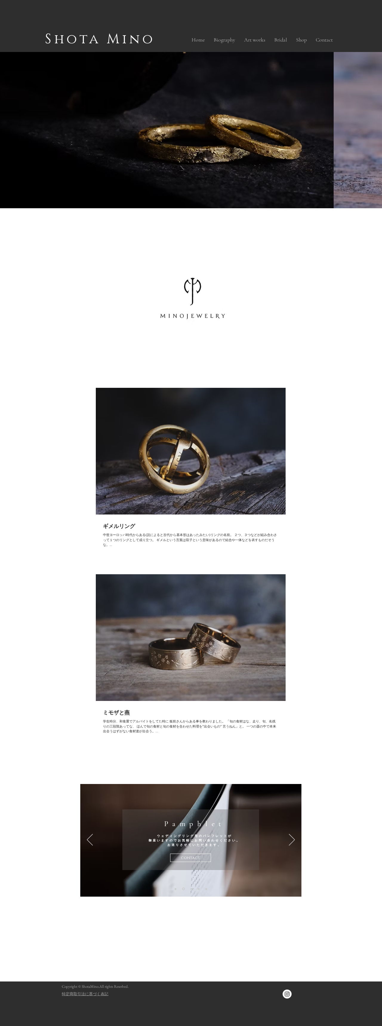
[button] (255, 39)
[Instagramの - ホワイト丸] (287, 994)
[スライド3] (175, 889)
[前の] (90, 840)
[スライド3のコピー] (183, 889)
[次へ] (292, 840)
